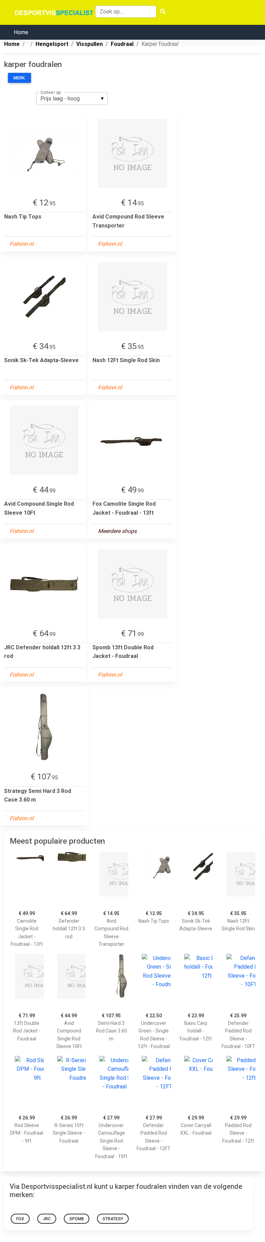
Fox (20, 1218)
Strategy (112, 1218)
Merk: (19, 78)
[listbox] (72, 98)
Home (21, 32)
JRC (47, 1218)
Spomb (76, 1218)
